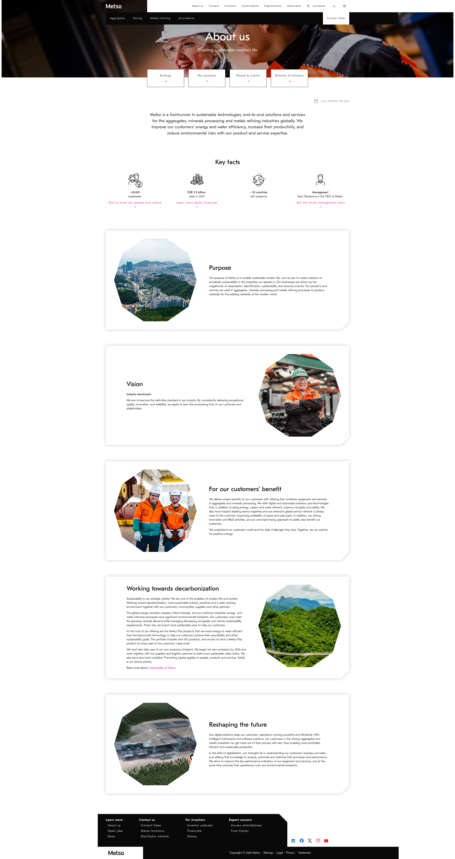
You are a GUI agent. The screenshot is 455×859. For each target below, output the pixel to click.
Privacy (290, 852)
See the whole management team (320, 202)
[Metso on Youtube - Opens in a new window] (326, 840)
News (112, 836)
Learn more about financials (197, 202)
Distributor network (155, 836)
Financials (194, 831)
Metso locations (152, 831)
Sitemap (268, 852)
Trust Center (240, 831)
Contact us (147, 820)
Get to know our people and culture (135, 202)
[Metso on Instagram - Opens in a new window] (318, 841)
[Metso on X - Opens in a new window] (310, 841)
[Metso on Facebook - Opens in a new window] (302, 841)
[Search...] (334, 6)
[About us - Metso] (126, 6)
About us (114, 825)
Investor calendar (200, 825)
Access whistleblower (246, 825)
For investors (195, 820)
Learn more (114, 820)
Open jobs (115, 831)
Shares (192, 836)
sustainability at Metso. (162, 667)
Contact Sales (151, 825)
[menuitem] (197, 6)
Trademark (304, 852)
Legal (279, 852)
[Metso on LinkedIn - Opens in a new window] (293, 840)
